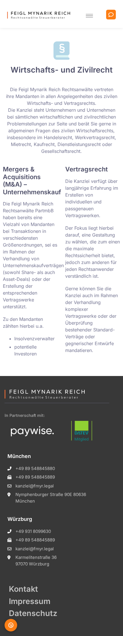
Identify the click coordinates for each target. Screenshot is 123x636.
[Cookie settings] (11, 625)
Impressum (29, 601)
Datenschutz (33, 613)
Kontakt (23, 589)
